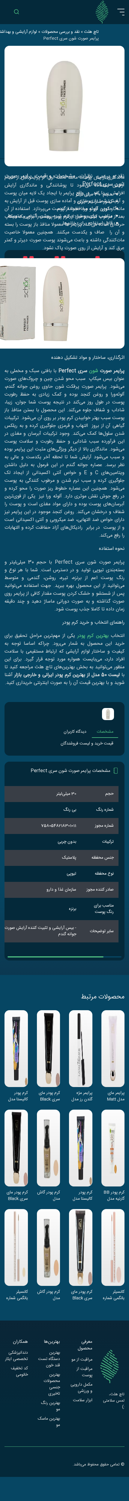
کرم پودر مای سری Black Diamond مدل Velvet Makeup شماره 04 (17, 1195)
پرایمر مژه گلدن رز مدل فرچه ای (81, 1096)
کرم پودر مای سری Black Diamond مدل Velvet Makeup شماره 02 (49, 1096)
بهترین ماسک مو (49, 1422)
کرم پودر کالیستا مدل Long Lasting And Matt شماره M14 (18, 1096)
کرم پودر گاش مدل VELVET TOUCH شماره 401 (48, 1195)
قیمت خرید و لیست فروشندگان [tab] (87, 743)
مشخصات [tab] (105, 731)
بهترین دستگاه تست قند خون (49, 1359)
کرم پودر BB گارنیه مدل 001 (114, 1195)
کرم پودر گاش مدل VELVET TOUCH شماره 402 (48, 1295)
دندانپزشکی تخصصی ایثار (16, 1356)
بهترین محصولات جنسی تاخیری (52, 1384)
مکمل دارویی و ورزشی (81, 1388)
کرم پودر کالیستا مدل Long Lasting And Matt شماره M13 (82, 1195)
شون (93, 371)
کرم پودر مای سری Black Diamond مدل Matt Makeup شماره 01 (81, 1295)
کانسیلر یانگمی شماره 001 (113, 1295)
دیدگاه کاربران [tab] (75, 731)
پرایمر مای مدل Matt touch (115, 1096)
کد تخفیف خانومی (19, 1371)
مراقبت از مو (81, 1360)
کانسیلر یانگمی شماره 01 (17, 1295)
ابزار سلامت (82, 1400)
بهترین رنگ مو (50, 1406)
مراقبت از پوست (84, 1372)
